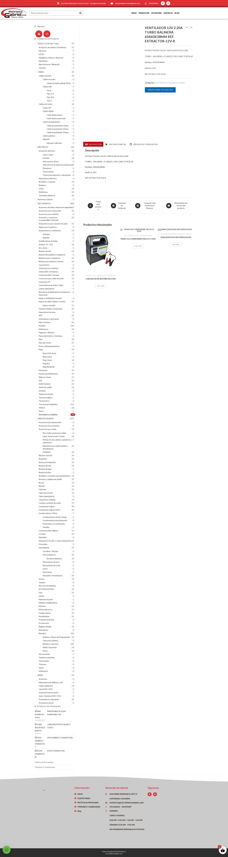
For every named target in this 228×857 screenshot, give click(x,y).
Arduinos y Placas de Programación (56, 637)
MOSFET (42, 326)
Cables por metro (45, 104)
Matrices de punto (46, 599)
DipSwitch (43, 537)
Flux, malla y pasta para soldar (54, 433)
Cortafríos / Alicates (50, 551)
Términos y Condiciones (45, 767)
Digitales (46, 238)
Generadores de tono (47, 312)
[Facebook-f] (163, 3)
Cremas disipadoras (46, 289)
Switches (42, 391)
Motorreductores (45, 610)
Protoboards (44, 623)
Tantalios (46, 527)
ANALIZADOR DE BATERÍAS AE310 (176, 237)
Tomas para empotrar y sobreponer (57, 175)
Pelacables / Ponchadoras (53, 576)
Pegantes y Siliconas (46, 332)
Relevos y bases (45, 377)
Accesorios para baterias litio (50, 422)
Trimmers (42, 664)
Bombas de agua (45, 469)
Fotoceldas (43, 544)
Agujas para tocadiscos (48, 227)
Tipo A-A (50, 94)
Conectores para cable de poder (51, 278)
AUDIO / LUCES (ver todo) (48, 44)
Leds (40, 593)
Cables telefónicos (46, 686)
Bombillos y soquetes (47, 182)
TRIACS (42, 408)
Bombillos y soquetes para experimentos (54, 476)
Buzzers (42, 486)
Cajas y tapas (48, 155)
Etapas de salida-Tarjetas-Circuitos (52, 302)
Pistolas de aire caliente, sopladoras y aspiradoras (57, 441)
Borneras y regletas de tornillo (50, 479)
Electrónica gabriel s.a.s (114, 853)
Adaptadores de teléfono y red (51, 682)
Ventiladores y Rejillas (176, 83)
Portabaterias (44, 616)
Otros (49, 90)
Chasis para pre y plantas (48, 268)
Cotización (156, 13)
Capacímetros (44, 265)
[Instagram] (168, 3)
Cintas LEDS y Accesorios (48, 272)
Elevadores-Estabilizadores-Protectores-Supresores (54, 293)
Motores (42, 606)
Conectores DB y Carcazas (49, 275)
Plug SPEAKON (48, 367)
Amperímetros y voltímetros (50, 230)
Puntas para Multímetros (48, 374)
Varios (41, 411)
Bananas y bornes (45, 455)
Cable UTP (47, 108)
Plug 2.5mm (47, 357)
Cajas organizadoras (46, 496)
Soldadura (47, 452)
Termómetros (44, 401)
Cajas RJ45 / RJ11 (46, 689)
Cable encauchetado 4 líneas (58, 132)
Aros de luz (43, 248)
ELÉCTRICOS (43, 147)
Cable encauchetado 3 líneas (58, 129)
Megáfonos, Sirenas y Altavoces (51, 58)
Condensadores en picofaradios (55, 520)
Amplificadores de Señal (48, 241)
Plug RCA (46, 364)
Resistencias (43, 630)
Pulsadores (47, 168)
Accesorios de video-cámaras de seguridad (55, 207)
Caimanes (42, 489)
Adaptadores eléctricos (48, 178)
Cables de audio (49, 79)
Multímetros (43, 329)
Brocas (41, 483)
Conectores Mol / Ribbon (48, 531)
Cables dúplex (48, 111)
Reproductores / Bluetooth (49, 64)
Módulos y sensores (50, 644)
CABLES (41, 72)
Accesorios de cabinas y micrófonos (52, 47)
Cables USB (47, 87)
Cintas (41, 189)
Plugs (41, 349)
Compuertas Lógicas (46, 506)
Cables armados (45, 76)
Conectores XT (44, 282)
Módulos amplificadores (48, 603)
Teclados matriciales (46, 657)
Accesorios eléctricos (47, 151)
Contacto (168, 13)
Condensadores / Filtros (48, 513)
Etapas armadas (49, 305)
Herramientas (44, 548)
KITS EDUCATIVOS (46, 589)
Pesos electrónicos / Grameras (50, 336)
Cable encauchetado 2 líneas (58, 126)
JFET (41, 315)
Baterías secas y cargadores (94, 275)
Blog (177, 13)
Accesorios (43, 679)
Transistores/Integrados (48, 404)
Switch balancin (45, 384)
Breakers (42, 185)
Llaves (45, 569)
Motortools (47, 572)
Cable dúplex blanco (54, 115)
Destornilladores (49, 555)
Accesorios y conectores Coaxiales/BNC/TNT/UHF (48, 218)
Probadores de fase (46, 620)
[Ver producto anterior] (187, 27)
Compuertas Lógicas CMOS (49, 510)
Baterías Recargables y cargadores (52, 255)
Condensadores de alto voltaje (54, 517)
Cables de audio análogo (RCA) (59, 83)
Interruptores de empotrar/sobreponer (58, 165)
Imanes (41, 579)
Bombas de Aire (45, 472)
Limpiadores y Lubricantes (49, 319)
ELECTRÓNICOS (161, 83)
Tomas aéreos (48, 172)
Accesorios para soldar (47, 429)
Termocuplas (44, 661)
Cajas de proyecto (46, 493)
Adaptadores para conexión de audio (53, 224)
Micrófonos (43, 61)
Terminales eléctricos (47, 195)
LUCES (41, 54)
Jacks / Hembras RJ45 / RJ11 (50, 696)
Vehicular (46, 139)
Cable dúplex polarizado (56, 118)
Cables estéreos (49, 136)
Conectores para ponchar (48, 693)
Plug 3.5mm (47, 360)
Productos (144, 13)
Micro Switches (44, 322)
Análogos (46, 234)
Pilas (40, 339)
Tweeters (42, 68)
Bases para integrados (47, 462)
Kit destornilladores (54, 559)
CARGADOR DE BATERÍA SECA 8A (101, 279)
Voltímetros (43, 671)
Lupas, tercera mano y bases (54, 436)
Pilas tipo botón (45, 343)
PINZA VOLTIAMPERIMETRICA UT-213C (138, 239)
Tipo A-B (50, 97)
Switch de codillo (45, 387)
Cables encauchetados (51, 122)
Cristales (42, 534)
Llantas (41, 596)
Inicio (134, 13)
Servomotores (44, 654)
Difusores (42, 51)
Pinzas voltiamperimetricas (144, 235)
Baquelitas (43, 459)
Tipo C (49, 101)
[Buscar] (80, 13)
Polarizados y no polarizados (54, 524)
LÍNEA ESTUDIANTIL (46, 418)
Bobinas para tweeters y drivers (51, 261)
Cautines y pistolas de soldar (50, 503)
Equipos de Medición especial (181, 234)
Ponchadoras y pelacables (49, 699)
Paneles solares (45, 613)
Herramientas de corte (51, 565)
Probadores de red (46, 703)
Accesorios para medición (49, 214)
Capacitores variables (47, 500)
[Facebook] (38, 34)
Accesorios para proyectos (49, 426)
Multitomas (43, 192)
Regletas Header (45, 627)
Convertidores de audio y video (51, 285)
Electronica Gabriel (45, 199)
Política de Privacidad (44, 762)
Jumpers (42, 582)
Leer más (100, 286)
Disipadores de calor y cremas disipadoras (55, 541)
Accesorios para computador (50, 211)
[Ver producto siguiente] (191, 27)
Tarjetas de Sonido (46, 394)
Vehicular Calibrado (54, 143)
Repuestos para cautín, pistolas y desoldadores (55, 447)
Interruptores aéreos (51, 161)
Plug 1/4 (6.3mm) (49, 353)
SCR (40, 381)
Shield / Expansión (50, 647)
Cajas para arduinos (50, 640)
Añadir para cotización (160, 90)
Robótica (42, 633)
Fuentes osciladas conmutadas (50, 309)
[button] (7, 850)
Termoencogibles (45, 398)
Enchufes (46, 158)
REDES (40, 675)
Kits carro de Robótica (47, 586)
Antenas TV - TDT (46, 244)
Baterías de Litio (45, 251)
